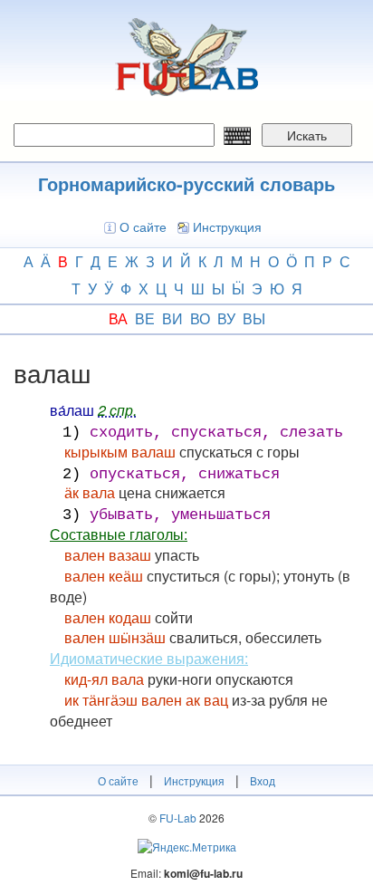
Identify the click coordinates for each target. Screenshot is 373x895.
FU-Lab (177, 817)
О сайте (143, 226)
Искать (307, 135)
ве (145, 318)
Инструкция (227, 226)
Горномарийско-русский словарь (186, 183)
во (200, 318)
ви (172, 318)
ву (226, 318)
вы (254, 318)
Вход (262, 780)
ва (118, 318)
